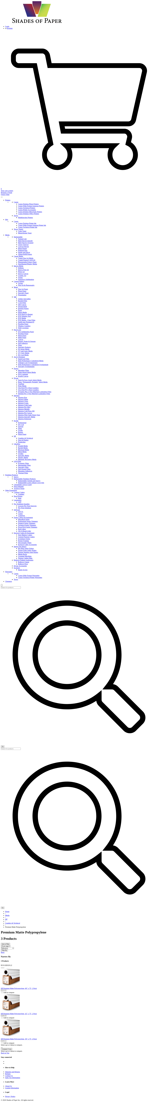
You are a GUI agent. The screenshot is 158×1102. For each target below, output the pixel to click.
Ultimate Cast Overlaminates (28, 363)
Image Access (22, 570)
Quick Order (5, 194)
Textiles (20, 454)
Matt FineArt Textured (25, 243)
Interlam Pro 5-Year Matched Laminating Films (34, 394)
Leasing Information (12, 1088)
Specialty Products (24, 347)
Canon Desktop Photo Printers (28, 204)
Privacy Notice (10, 1096)
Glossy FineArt (23, 245)
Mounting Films (23, 370)
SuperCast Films (23, 359)
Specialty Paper (23, 293)
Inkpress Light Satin (25, 405)
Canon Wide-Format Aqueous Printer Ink (32, 225)
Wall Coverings (23, 328)
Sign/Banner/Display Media (27, 264)
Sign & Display (23, 440)
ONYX (20, 512)
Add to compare (8, 992)
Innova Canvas (23, 274)
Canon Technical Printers (26, 208)
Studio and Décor (24, 252)
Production (21, 442)
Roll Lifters (22, 529)
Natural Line (22, 239)
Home (7, 911)
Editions (21, 268)
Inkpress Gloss (23, 401)
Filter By (4, 950)
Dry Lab (21, 425)
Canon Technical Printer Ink (27, 227)
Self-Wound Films (24, 469)
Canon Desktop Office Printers (28, 214)
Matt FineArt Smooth (25, 241)
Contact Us (9, 1076)
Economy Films (23, 463)
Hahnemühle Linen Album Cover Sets (31, 483)
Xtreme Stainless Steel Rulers (28, 552)
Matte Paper (22, 337)
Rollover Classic (23, 562)
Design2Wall (22, 306)
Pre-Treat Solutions (24, 508)
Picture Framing (23, 541)
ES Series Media (23, 349)
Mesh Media (22, 452)
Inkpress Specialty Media (26, 417)
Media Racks (22, 554)
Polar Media (22, 386)
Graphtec (21, 494)
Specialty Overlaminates (26, 366)
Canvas (20, 339)
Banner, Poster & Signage (27, 341)
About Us (8, 1086)
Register (10, 28)
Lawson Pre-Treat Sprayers (27, 506)
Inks (6, 219)
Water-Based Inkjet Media (27, 372)
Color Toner (22, 231)
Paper (20, 310)
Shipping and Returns (12, 1072)
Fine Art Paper (23, 289)
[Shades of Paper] (37, 23)
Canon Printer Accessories (27, 210)
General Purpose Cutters (26, 537)
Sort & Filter (5, 944)
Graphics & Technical (25, 438)
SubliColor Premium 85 (26, 322)
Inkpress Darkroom (24, 419)
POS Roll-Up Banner (25, 314)
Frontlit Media (23, 446)
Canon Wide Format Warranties (28, 575)
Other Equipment (11, 490)
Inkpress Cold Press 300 (26, 411)
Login (7, 26)
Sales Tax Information (12, 1078)
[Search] (2, 585)
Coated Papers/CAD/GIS (26, 260)
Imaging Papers (23, 308)
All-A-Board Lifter (24, 531)
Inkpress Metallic (24, 409)
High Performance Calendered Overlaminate (33, 365)
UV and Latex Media (25, 351)
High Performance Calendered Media (30, 361)
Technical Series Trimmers (27, 525)
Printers (7, 200)
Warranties (8, 572)
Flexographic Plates (24, 543)
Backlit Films (22, 301)
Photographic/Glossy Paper (27, 262)
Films (20, 345)
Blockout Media (23, 450)
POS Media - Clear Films (26, 320)
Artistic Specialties (24, 299)
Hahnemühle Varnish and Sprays (29, 481)
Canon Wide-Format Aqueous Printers (31, 206)
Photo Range (22, 248)
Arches (20, 283)
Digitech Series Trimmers (26, 523)
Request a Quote (6, 193)
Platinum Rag (22, 250)
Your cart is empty (7, 191)
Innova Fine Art (23, 270)
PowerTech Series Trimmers (27, 527)
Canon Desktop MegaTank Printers (30, 212)
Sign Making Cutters (25, 535)
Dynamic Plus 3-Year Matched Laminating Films (34, 392)
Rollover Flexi (23, 564)
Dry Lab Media (23, 355)
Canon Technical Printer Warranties (30, 577)
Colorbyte (21, 515)
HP (6, 919)
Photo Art (21, 272)
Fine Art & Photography (26, 285)
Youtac (20, 277)
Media (7, 235)
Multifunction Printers (25, 217)
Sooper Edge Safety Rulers (27, 550)
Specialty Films (23, 467)
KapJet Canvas (23, 376)
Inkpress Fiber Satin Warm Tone (29, 415)
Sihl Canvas (22, 305)
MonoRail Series (23, 519)
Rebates (8, 1074)
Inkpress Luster (23, 403)
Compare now (6, 1049)
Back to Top (5, 1053)
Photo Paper (22, 291)
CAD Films (22, 303)
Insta (19, 498)
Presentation (22, 295)
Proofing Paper (23, 324)
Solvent (20, 426)
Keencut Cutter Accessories (27, 545)
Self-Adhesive (23, 343)
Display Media (23, 457)
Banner (20, 432)
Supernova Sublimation (26, 279)
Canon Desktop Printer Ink (27, 223)
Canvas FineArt (23, 246)
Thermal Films (23, 473)
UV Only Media (23, 353)
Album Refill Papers (25, 254)
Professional (22, 423)
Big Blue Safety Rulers (26, 548)
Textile (20, 430)
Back (2, 952)
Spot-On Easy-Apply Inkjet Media (29, 380)
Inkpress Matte (23, 399)
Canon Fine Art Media (25, 258)
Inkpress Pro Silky (24, 407)
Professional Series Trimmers (28, 521)
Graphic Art (22, 276)
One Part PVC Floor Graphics (28, 388)
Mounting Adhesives (25, 471)
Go (3, 746)
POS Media (22, 318)
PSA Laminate (23, 374)
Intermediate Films (24, 465)
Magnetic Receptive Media (27, 459)
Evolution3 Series (24, 539)
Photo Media (22, 312)
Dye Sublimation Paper (26, 332)
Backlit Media (23, 448)
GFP (19, 502)
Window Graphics (24, 326)
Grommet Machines (24, 556)
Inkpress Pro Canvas (25, 413)
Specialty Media (23, 455)
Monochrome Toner (25, 233)
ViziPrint (21, 384)
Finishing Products (11, 475)
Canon (20, 514)
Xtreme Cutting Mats (25, 558)
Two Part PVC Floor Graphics (28, 390)
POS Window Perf (24, 316)
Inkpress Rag (22, 397)
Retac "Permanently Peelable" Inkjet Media (33, 382)
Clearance (8, 581)
